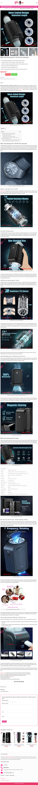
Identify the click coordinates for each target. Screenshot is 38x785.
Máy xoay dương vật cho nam (6, 138)
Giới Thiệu (3, 778)
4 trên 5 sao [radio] (10, 702)
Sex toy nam (10, 8)
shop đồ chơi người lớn (9, 756)
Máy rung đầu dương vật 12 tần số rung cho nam (32, 745)
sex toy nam (20, 89)
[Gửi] (36, 7)
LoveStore (6, 8)
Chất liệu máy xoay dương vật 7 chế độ (9, 136)
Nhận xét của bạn (5, 703)
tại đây (13, 676)
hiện (4, 128)
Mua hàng (8, 74)
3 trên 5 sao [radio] (6, 702)
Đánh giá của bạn (5, 700)
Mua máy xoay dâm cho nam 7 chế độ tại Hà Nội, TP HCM (11, 139)
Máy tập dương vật (16, 8)
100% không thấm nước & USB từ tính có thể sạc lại (11, 137)
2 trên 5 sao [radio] (4, 702)
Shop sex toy (2, 672)
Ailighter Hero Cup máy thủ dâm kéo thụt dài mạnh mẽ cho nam (6, 745)
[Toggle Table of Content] (19, 132)
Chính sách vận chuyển (5, 780)
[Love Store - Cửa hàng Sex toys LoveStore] (19, 3)
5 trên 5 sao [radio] (14, 702)
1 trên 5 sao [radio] (2, 702)
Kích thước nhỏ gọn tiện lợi (7, 135)
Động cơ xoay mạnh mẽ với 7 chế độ (8, 134)
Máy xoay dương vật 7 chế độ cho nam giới (8, 133)
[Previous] (2, 28)
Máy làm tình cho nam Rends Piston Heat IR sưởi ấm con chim (19, 745)
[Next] (35, 28)
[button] (1, 3)
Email (3, 716)
